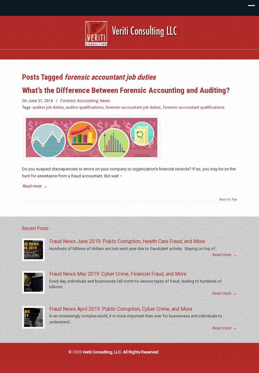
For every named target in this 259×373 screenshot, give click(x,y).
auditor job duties (48, 107)
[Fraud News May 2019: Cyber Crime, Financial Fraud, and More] (33, 282)
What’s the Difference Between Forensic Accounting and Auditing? (126, 90)
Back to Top (228, 199)
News (105, 101)
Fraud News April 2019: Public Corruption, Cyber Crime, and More (120, 309)
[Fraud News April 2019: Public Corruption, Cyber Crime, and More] (33, 317)
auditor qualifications (85, 107)
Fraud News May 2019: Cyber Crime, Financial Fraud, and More (118, 274)
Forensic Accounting (79, 101)
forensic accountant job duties (133, 107)
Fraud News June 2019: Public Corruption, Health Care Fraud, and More (127, 241)
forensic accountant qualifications (194, 107)
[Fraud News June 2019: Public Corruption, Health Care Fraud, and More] (33, 249)
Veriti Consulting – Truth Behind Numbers (132, 35)
